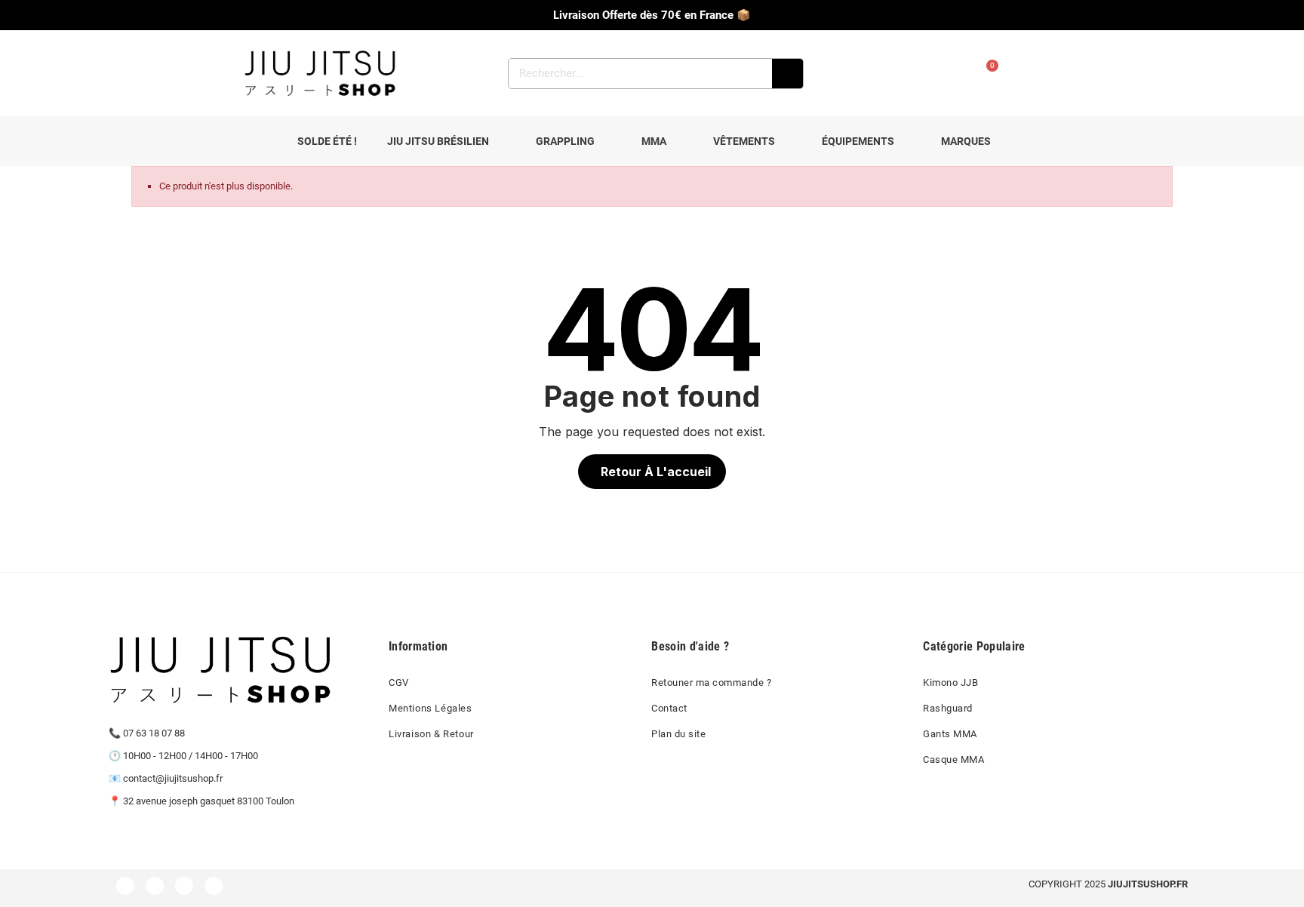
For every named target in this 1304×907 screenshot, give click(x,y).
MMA (653, 141)
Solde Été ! (327, 141)
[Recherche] (787, 73)
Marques (966, 141)
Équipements (858, 141)
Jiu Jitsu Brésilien (438, 141)
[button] (652, 471)
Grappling (565, 141)
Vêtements (744, 141)
